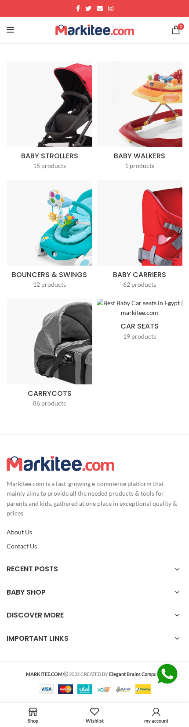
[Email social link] (99, 8)
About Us (19, 532)
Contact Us (22, 546)
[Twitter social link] (88, 8)
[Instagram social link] (110, 8)
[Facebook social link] (78, 8)
